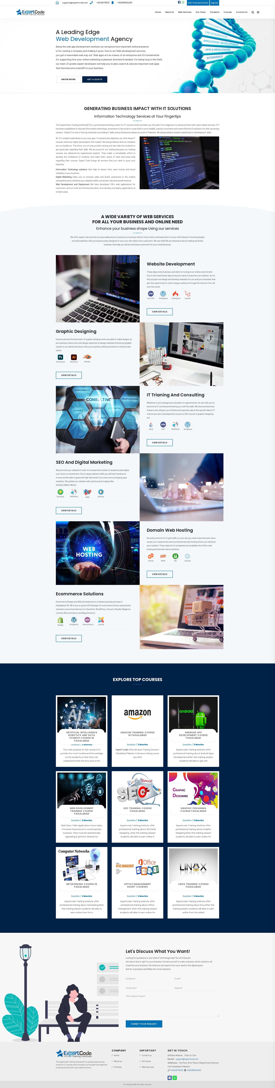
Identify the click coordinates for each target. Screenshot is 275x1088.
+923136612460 (124, 2)
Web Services (184, 12)
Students (214, 12)
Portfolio (118, 1067)
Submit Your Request (144, 1023)
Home (158, 12)
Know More (68, 79)
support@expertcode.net (75, 2)
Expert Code (122, 749)
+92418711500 (103, 2)
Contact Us (241, 12)
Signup (214, 3)
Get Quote (146, 1061)
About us (118, 1061)
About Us (169, 12)
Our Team (201, 12)
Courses (228, 12)
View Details (159, 311)
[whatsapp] (183, 2)
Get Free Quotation (198, 3)
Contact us (147, 1055)
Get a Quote (94, 79)
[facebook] (179, 2)
